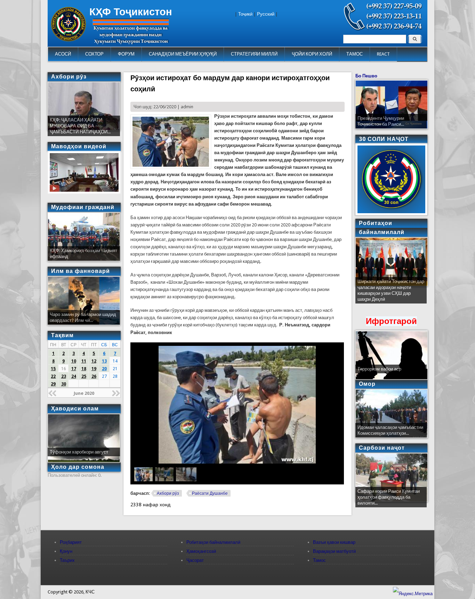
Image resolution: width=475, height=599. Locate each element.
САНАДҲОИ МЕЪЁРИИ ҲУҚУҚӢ (183, 54)
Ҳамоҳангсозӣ (201, 551)
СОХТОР (94, 54)
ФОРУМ (126, 54)
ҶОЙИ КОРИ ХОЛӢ (312, 54)
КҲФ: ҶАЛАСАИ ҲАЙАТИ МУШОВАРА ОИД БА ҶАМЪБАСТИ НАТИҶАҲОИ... (80, 125)
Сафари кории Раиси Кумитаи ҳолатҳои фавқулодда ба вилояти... (388, 497)
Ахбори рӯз (168, 493)
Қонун (66, 551)
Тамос (319, 560)
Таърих (67, 560)
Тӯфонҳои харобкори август (79, 452)
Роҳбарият (71, 542)
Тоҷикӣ (245, 14)
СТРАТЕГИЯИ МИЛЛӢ (254, 54)
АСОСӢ (63, 54)
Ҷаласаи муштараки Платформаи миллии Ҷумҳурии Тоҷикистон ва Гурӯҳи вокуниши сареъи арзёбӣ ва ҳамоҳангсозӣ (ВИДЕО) (390, 293)
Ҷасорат (195, 560)
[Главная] (68, 39)
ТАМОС (354, 54)
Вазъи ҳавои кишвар (334, 542)
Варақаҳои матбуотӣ (334, 551)
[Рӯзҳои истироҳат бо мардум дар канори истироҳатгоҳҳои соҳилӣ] (170, 167)
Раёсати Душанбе (210, 493)
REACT (383, 54)
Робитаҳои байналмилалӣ (213, 542)
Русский (265, 14)
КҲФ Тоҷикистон (130, 12)
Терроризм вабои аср (379, 369)
